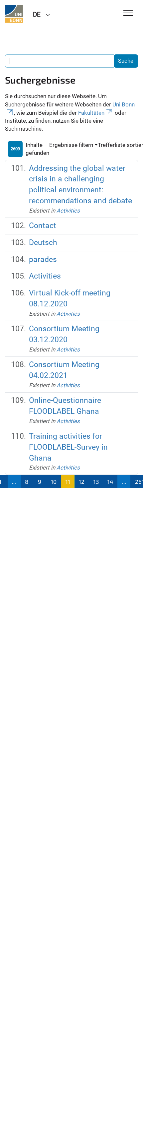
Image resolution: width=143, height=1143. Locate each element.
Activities (68, 210)
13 (96, 481)
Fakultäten (91, 112)
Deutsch (43, 242)
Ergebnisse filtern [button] (71, 145)
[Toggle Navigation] (128, 13)
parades (43, 259)
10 (54, 481)
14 (110, 481)
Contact (42, 225)
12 (81, 481)
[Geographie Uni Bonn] (14, 14)
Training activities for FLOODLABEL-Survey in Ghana (68, 447)
